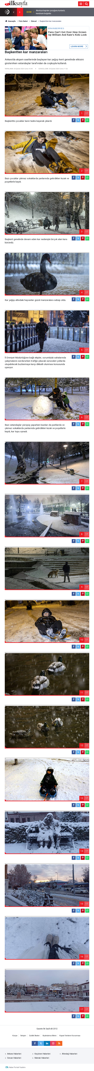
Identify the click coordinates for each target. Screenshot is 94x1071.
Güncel (34, 21)
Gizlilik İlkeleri (34, 1036)
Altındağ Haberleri (69, 1054)
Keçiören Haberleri (42, 1054)
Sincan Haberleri (14, 1058)
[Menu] (81, 4)
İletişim (23, 1036)
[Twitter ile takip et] (41, 1043)
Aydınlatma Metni (49, 1036)
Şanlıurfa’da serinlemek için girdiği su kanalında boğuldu (52, 12)
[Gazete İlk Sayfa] (16, 3)
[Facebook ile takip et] (35, 1043)
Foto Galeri (23, 21)
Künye (14, 1036)
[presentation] (14, 12)
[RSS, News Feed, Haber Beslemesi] (59, 1043)
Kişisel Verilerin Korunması (69, 1036)
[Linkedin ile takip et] (47, 1043)
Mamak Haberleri (42, 1058)
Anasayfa (12, 21)
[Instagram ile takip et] (53, 1043)
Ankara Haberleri (14, 1054)
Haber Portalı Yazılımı (17, 1067)
